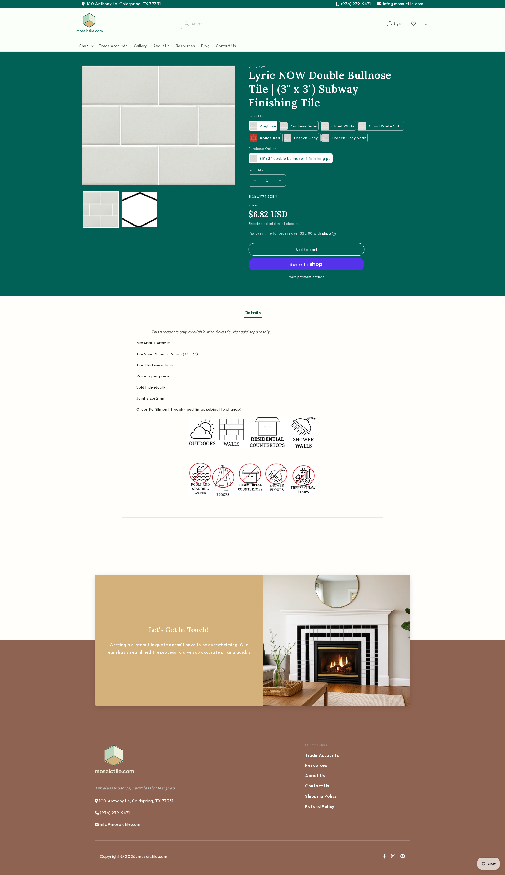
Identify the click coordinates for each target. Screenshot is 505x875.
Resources (316, 765)
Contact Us (317, 785)
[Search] (186, 23)
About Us (315, 775)
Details (252, 313)
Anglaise (268, 126)
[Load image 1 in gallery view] (101, 210)
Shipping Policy (321, 796)
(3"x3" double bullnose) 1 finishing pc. (296, 158)
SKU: (252, 196)
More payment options (307, 277)
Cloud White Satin (386, 126)
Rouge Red (270, 138)
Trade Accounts (322, 755)
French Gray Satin (349, 138)
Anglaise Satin (303, 126)
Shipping (256, 224)
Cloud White (343, 126)
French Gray (306, 138)
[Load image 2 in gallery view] (139, 210)
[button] (86, 45)
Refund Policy (319, 806)
